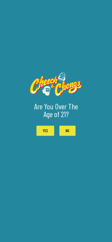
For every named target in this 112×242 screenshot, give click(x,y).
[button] (67, 131)
